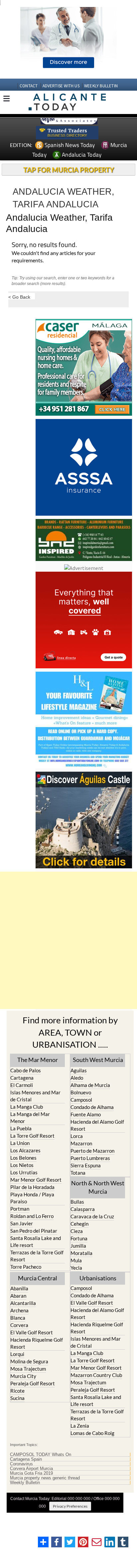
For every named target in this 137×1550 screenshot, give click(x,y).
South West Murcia (98, 1059)
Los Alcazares (25, 1150)
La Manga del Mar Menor (30, 1117)
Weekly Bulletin (25, 1483)
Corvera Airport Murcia (31, 1469)
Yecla (76, 1268)
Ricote (17, 1391)
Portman (19, 1209)
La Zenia (79, 1426)
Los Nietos (22, 1165)
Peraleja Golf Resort (32, 1383)
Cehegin (79, 1224)
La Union (20, 1143)
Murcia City (23, 1376)
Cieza (76, 1231)
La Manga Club (26, 1107)
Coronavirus (21, 1464)
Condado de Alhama (92, 1107)
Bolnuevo (80, 1092)
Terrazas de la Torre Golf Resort (37, 1255)
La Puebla (21, 1128)
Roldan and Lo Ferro (32, 1216)
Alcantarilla (23, 1303)
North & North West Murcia (97, 1187)
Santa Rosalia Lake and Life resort (35, 1241)
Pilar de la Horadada (32, 1187)
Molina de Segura (29, 1361)
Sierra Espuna (85, 1165)
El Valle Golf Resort (31, 1332)
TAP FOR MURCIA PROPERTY (68, 170)
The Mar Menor (37, 1059)
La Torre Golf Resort (32, 1136)
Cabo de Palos (25, 1070)
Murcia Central (37, 1278)
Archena (19, 1310)
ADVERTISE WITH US (61, 86)
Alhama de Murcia (90, 1085)
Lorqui (17, 1354)
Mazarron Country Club (96, 1375)
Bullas (77, 1202)
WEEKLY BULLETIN (101, 86)
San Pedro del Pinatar (33, 1231)
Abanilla (19, 1288)
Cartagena (22, 1078)
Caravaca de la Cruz (92, 1216)
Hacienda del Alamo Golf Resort (97, 1125)
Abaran (18, 1296)
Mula (76, 1260)
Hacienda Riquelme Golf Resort (36, 1343)
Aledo (76, 1078)
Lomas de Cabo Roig (92, 1433)
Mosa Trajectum (28, 1369)
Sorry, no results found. (44, 245)
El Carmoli (21, 1085)
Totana (77, 1173)
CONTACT (29, 86)
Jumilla (78, 1246)
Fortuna (78, 1238)
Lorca (76, 1136)
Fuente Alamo (85, 1114)
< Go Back (19, 296)
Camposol (81, 1100)
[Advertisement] (68, 940)
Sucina (17, 1398)
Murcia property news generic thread (45, 1478)
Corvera (19, 1325)
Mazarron (81, 1143)
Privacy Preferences (70, 1506)
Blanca (17, 1318)
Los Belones (23, 1158)
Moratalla (81, 1253)
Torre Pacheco (25, 1267)
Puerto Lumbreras (90, 1158)
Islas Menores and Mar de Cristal (35, 1095)
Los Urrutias (24, 1172)
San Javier (21, 1223)
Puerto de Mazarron (92, 1151)
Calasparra (82, 1209)
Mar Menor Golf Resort (36, 1180)
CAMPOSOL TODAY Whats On (40, 1455)
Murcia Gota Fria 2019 (31, 1473)
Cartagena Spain (26, 1459)
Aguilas (78, 1070)
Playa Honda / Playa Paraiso (32, 1197)
